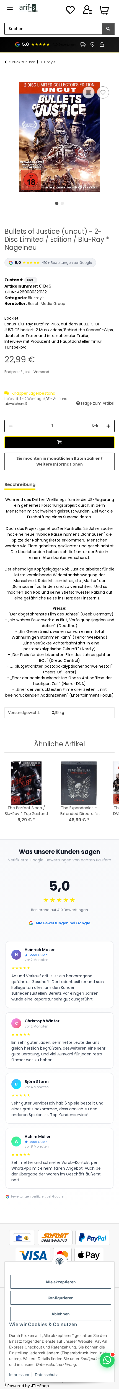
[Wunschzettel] (70, 11)
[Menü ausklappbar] (10, 7)
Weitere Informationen (59, 464)
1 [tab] (56, 203)
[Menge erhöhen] (108, 426)
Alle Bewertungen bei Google (62, 923)
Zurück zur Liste (21, 62)
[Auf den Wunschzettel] (103, 92)
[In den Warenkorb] (8, 79)
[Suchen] (108, 29)
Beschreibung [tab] (19, 484)
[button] (87, 11)
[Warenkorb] (104, 11)
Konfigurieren (61, 1298)
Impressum (19, 1374)
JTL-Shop (40, 1386)
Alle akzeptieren (60, 1281)
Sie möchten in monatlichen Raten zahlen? (59, 461)
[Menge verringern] (11, 426)
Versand (41, 372)
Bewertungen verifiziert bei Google (37, 1196)
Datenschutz (46, 1374)
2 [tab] (62, 203)
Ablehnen (60, 1314)
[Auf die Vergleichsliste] (88, 92)
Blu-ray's (36, 298)
